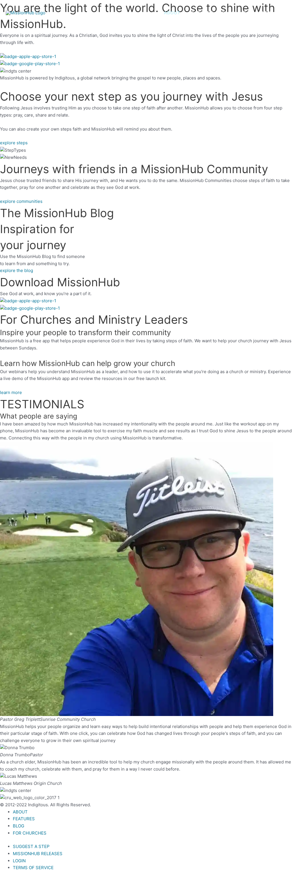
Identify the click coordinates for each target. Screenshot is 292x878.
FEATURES (201, 12)
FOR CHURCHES (263, 12)
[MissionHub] (25, 12)
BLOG (228, 12)
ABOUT (172, 12)
